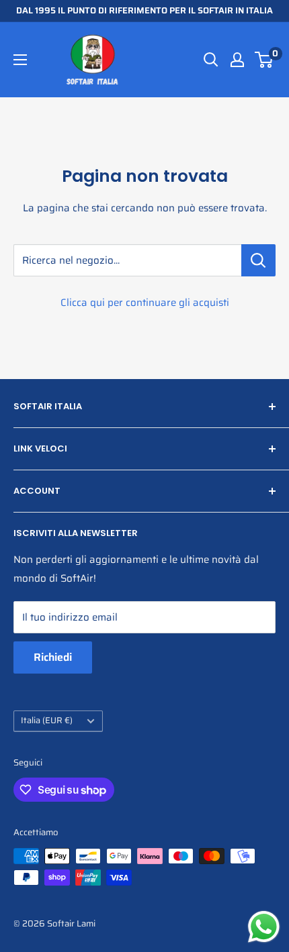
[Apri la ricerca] (211, 59)
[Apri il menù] (20, 59)
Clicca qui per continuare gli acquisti (144, 303)
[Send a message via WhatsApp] (263, 926)
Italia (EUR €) (47, 720)
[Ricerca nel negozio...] (258, 260)
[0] (264, 60)
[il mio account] (237, 59)
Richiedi (53, 657)
